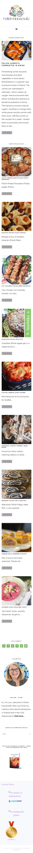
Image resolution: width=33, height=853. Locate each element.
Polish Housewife (16, 12)
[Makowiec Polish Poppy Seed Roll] (16, 498)
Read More (7, 132)
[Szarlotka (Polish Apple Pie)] (16, 337)
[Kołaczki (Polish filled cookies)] (16, 230)
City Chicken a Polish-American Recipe (16, 286)
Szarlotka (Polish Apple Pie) (12, 339)
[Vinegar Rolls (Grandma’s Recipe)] (16, 551)
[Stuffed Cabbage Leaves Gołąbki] (16, 390)
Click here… (19, 716)
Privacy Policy (8, 784)
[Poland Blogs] (11, 840)
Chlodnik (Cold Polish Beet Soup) (14, 607)
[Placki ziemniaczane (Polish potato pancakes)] (16, 175)
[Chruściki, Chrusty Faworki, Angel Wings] (16, 443)
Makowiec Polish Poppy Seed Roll (14, 500)
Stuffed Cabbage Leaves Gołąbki (14, 392)
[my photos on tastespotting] (16, 796)
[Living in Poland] (15, 801)
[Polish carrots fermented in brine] (16, 50)
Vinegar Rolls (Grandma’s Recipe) (14, 554)
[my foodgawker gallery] (16, 815)
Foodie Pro (18, 848)
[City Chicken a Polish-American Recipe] (16, 283)
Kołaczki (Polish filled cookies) (14, 232)
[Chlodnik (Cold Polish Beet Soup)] (16, 604)
